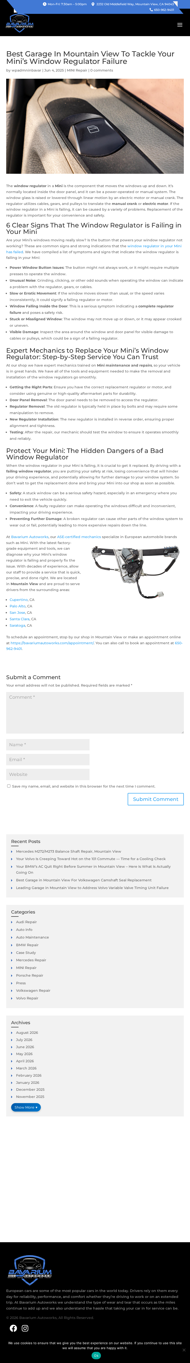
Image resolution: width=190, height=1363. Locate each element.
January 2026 (27, 1082)
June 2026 (25, 1047)
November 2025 (30, 1096)
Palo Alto (17, 606)
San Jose (17, 612)
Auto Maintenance (32, 937)
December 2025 (30, 1089)
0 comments (101, 70)
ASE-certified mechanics (79, 537)
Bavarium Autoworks (29, 537)
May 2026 (24, 1054)
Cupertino (19, 599)
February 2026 (29, 1075)
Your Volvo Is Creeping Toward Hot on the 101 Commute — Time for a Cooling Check (91, 859)
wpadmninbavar (26, 70)
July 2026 (24, 1040)
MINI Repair (77, 70)
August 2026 (27, 1032)
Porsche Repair (29, 975)
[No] (183, 1349)
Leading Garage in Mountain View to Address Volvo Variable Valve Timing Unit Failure (92, 888)
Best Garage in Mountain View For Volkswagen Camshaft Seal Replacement (84, 880)
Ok (96, 1356)
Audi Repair (26, 922)
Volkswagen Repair (33, 990)
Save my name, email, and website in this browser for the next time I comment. (83, 786)
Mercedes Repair (31, 960)
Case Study (26, 952)
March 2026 (26, 1068)
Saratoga (17, 625)
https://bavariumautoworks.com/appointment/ (52, 643)
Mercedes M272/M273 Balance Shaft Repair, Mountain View (68, 851)
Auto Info (24, 929)
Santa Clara (19, 619)
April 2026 (25, 1061)
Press (21, 983)
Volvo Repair (27, 998)
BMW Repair (27, 945)
